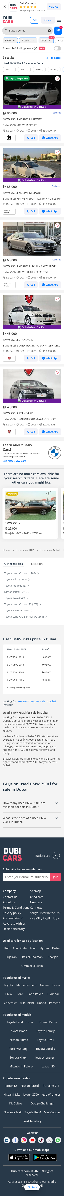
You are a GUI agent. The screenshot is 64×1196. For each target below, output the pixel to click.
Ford (20, 994)
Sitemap (35, 891)
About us (9, 902)
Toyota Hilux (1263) (15, 579)
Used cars (36, 897)
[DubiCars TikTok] (41, 1140)
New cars (36, 902)
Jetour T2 (11, 1086)
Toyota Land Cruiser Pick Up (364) (24, 616)
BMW (8, 994)
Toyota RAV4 (33, 1112)
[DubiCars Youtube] (32, 1140)
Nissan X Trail (13, 1112)
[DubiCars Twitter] (49, 1140)
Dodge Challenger (43, 1103)
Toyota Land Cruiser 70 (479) (21, 604)
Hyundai (53, 994)
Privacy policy (12, 913)
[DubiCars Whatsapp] (58, 1140)
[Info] (35, 48)
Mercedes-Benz (26, 985)
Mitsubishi (27, 1003)
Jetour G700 (31, 1094)
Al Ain (33, 948)
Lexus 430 (48, 1066)
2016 (7, 69)
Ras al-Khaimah (32, 957)
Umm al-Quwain (32, 966)
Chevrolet (10, 1003)
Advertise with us (14, 923)
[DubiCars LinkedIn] (7, 1140)
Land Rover (35, 994)
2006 (22, 69)
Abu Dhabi (20, 948)
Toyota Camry (45, 1031)
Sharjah (53, 957)
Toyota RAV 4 (45, 1040)
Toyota (8, 985)
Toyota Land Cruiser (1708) (20, 573)
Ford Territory (32, 1121)
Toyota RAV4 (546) (15, 598)
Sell (34, 20)
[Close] (4, 7)
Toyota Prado (18, 1031)
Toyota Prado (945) (15, 585)
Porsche (54, 1003)
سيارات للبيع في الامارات (45, 918)
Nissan (44, 985)
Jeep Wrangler (44, 1057)
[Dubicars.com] (32, 855)
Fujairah (11, 957)
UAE (6, 948)
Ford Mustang (18, 1049)
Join (55, 877)
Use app (48, 20)
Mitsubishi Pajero (21, 1066)
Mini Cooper (52, 1112)
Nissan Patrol (48, 1022)
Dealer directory (14, 929)
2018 (52, 69)
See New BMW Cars (15, 460)
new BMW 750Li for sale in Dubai (36, 701)
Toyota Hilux (18, 1057)
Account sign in (13, 918)
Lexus (56, 985)
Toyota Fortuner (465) (17, 610)
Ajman (44, 948)
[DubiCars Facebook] (15, 1140)
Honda (41, 1003)
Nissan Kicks (12, 1094)
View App (53, 6)
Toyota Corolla (45, 1049)
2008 (37, 69)
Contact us (10, 897)
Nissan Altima (19, 1040)
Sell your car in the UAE (45, 913)
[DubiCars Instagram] (24, 1140)
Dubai (56, 948)
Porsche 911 (51, 1086)
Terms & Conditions (16, 908)
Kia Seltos (15, 1103)
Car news (36, 908)
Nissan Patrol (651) (15, 591)
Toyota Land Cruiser (20, 1022)
